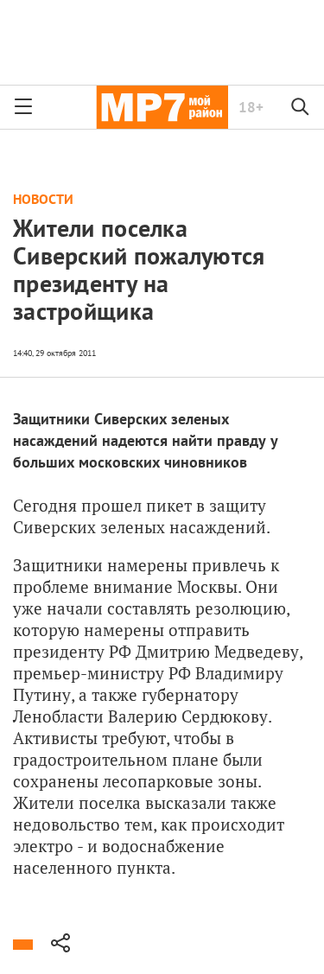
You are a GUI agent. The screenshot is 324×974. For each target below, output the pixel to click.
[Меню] (23, 107)
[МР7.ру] (162, 107)
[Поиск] (300, 107)
